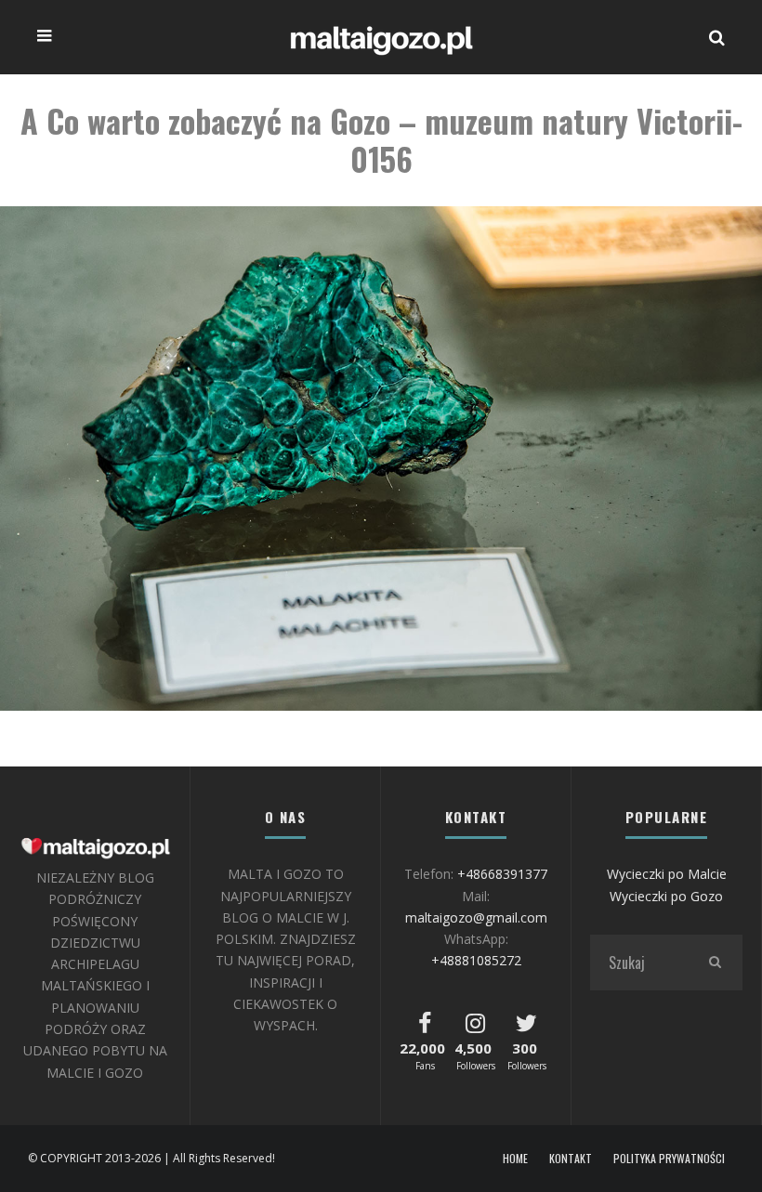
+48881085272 (476, 960)
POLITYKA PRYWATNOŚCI (669, 1158)
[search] (714, 962)
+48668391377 (502, 874)
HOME (515, 1158)
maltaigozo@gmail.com (476, 917)
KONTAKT (570, 1158)
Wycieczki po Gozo (666, 896)
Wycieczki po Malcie (667, 874)
